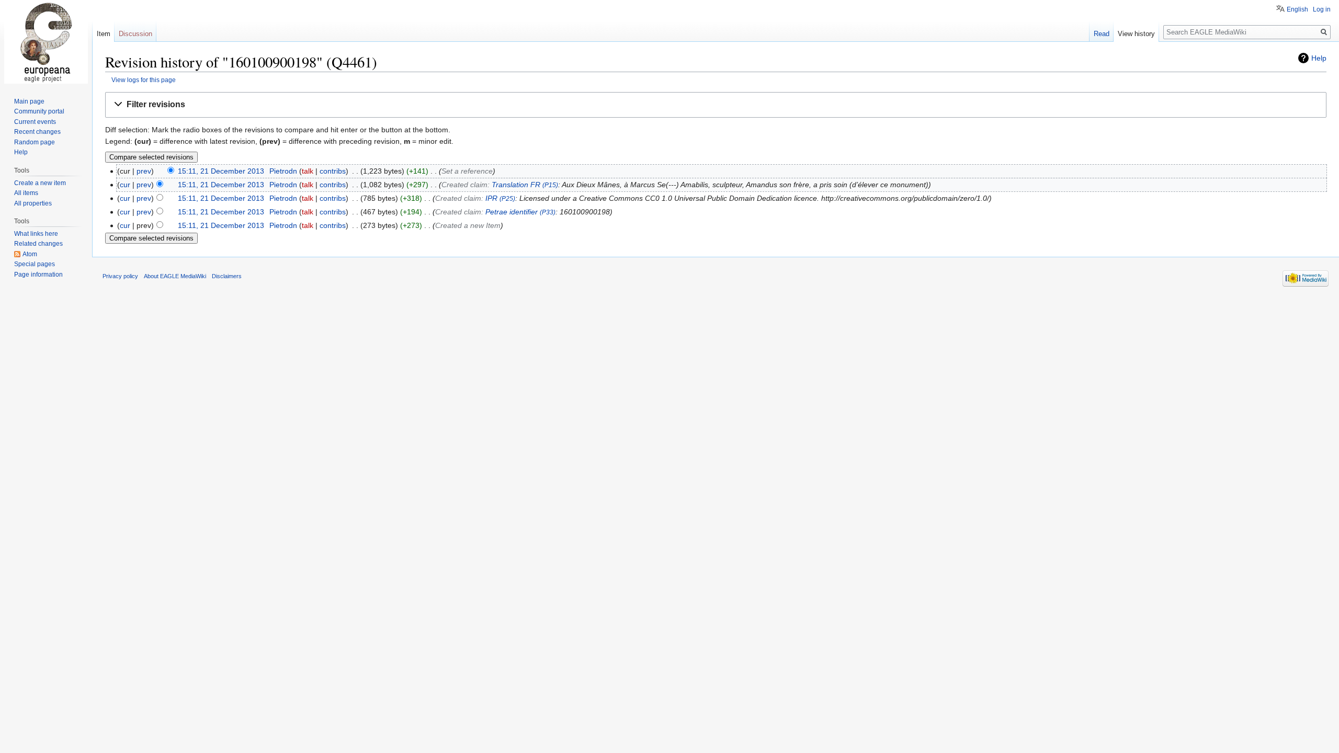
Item (103, 34)
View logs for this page (143, 79)
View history (1136, 34)
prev (144, 171)
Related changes (38, 243)
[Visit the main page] (46, 42)
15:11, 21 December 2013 (221, 171)
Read (1101, 34)
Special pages (34, 264)
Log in (1322, 9)
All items (26, 193)
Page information (38, 274)
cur (125, 184)
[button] (716, 105)
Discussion (135, 34)
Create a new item (40, 183)
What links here (36, 233)
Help (1318, 58)
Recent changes (37, 131)
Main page (29, 101)
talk (307, 171)
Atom (29, 254)
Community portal (39, 111)
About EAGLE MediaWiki (175, 276)
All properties (33, 203)
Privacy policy (120, 276)
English (1297, 9)
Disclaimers (227, 276)
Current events (35, 122)
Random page (34, 142)
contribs (333, 171)
